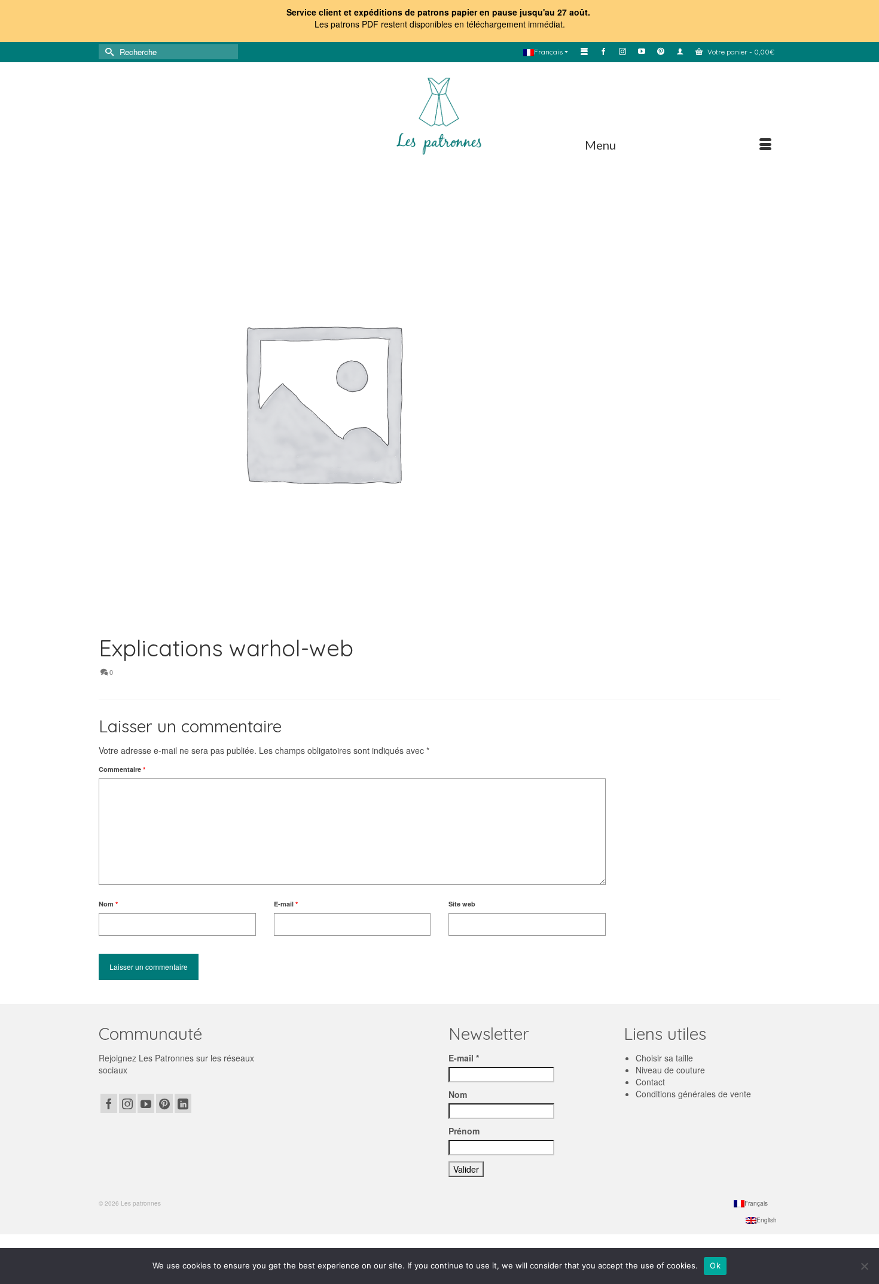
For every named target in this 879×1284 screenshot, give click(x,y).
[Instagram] (127, 1103)
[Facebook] (108, 1103)
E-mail (286, 903)
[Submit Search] (108, 51)
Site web (461, 903)
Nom (108, 903)
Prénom (464, 1131)
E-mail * (463, 1058)
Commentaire (122, 769)
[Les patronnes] (439, 114)
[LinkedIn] (183, 1103)
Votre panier (740, 51)
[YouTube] (146, 1103)
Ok (715, 1265)
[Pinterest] (164, 1103)
